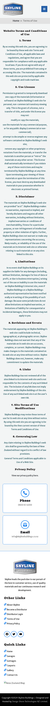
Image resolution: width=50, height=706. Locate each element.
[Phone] (25, 493)
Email (25, 532)
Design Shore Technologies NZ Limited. (30, 701)
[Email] (25, 524)
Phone (25, 500)
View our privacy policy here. (25, 475)
